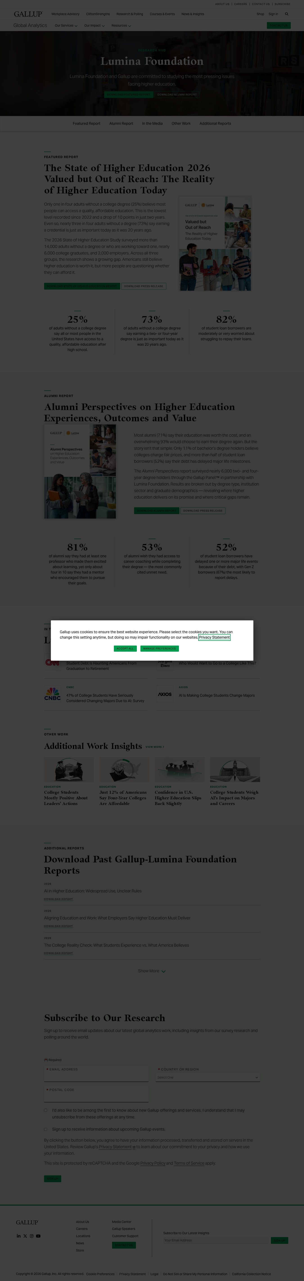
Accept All (125, 648)
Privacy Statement (214, 637)
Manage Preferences (159, 648)
